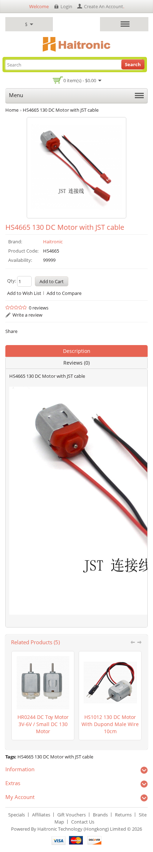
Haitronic (53, 241)
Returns (123, 814)
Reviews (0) (76, 362)
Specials (16, 814)
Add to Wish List (24, 293)
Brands (100, 814)
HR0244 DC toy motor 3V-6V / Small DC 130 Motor (43, 724)
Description (76, 351)
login (66, 6)
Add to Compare (64, 293)
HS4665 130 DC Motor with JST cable (55, 756)
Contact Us (82, 822)
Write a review (27, 315)
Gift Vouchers (71, 814)
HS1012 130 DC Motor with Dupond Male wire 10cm (110, 724)
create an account (103, 6)
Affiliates (41, 814)
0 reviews (38, 308)
